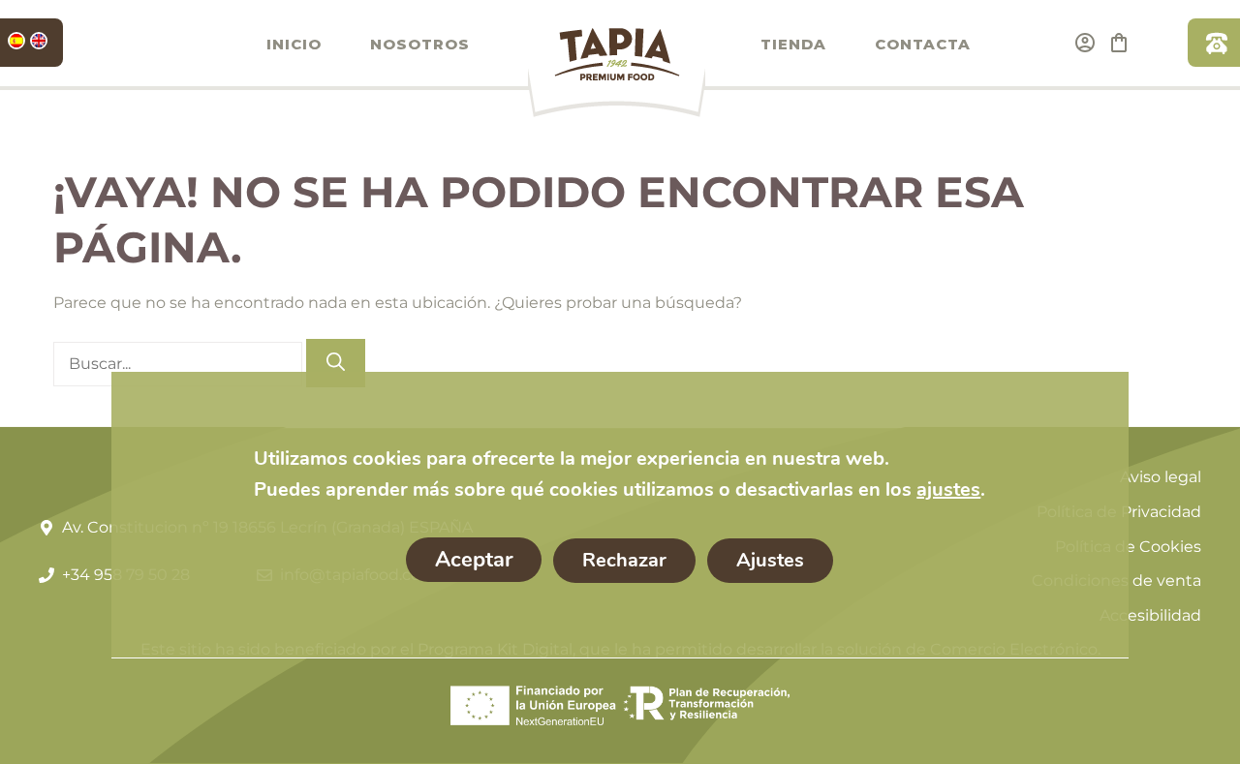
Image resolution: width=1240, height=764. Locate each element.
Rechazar (624, 560)
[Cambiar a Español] (16, 40)
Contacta (923, 44)
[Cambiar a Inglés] (38, 40)
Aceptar (473, 559)
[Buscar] (335, 363)
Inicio (294, 44)
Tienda (793, 44)
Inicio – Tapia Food (615, 70)
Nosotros (420, 44)
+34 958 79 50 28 (1214, 42)
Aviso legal (1160, 477)
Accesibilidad (1150, 615)
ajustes (948, 489)
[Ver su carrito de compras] (1119, 42)
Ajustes (770, 560)
